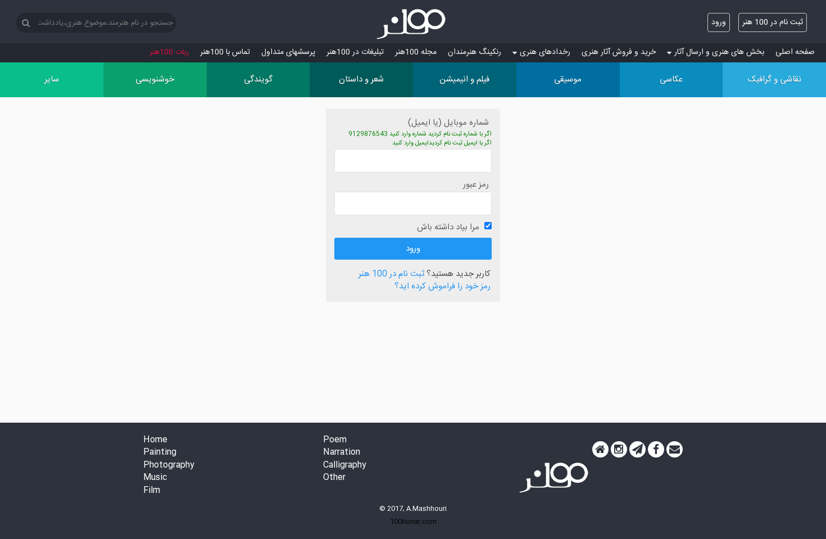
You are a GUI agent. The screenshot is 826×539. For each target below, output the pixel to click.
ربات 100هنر (169, 52)
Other (334, 478)
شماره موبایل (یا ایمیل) (448, 123)
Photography (168, 465)
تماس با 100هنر (225, 52)
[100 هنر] (413, 24)
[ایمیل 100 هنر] (674, 449)
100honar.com (413, 522)
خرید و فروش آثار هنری (619, 52)
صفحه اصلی (795, 52)
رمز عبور (476, 185)
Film (151, 490)
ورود (718, 22)
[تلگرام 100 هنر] (637, 449)
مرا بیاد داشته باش (448, 227)
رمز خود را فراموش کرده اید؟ (442, 286)
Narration (341, 452)
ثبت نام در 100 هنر (772, 22)
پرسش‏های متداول (288, 52)
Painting (159, 452)
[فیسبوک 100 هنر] (656, 449)
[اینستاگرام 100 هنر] (619, 449)
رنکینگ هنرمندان (474, 52)
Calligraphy (344, 465)
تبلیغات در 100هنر (355, 52)
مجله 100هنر (416, 52)
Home (155, 440)
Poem (335, 440)
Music (155, 478)
